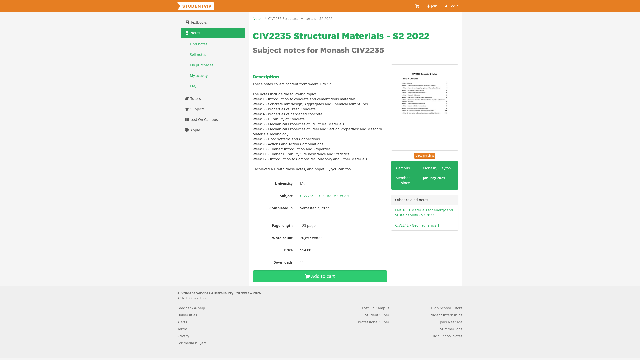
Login (453, 6)
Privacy (183, 336)
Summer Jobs (451, 329)
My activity (199, 75)
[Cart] (418, 6)
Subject (286, 196)
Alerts (182, 322)
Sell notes (198, 54)
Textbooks (198, 22)
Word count (282, 238)
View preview (425, 156)
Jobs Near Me (451, 322)
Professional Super (374, 322)
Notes (257, 18)
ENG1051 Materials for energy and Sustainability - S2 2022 (424, 213)
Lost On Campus (204, 119)
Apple (195, 130)
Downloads (283, 262)
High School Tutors (446, 308)
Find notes (199, 44)
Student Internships (445, 315)
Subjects (197, 109)
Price (288, 250)
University (284, 183)
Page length (282, 225)
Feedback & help (191, 308)
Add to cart (322, 276)
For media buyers (192, 343)
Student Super (377, 315)
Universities (187, 315)
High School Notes (447, 336)
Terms (183, 329)
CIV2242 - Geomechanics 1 (417, 225)
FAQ (193, 86)
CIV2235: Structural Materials (324, 196)
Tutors (195, 98)
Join (434, 6)
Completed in (281, 208)
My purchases (202, 65)
